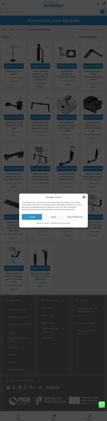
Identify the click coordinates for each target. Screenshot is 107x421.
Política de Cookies (42, 223)
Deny (53, 217)
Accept (32, 217)
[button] (84, 197)
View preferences (75, 217)
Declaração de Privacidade (60, 223)
